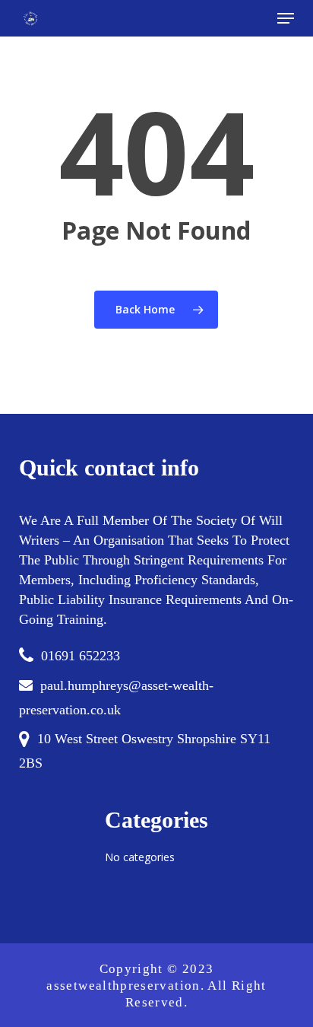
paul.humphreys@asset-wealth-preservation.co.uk (116, 697)
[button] (285, 18)
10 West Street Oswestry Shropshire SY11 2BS (144, 751)
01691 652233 (80, 655)
